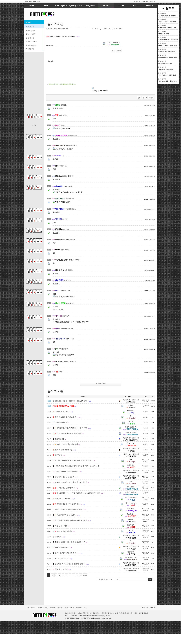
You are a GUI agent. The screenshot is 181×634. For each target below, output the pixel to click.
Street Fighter (61, 5)
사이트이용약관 (30, 608)
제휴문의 (78, 608)
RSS (85, 608)
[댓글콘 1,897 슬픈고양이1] (63, 355)
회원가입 (152, 2)
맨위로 (145, 98)
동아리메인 (28, 1)
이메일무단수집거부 (56, 608)
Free (135, 5)
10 (80, 575)
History (149, 5)
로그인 (136, 2)
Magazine (90, 5)
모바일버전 (36, 1)
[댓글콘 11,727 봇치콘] (62, 202)
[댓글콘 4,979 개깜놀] (61, 128)
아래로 (119, 50)
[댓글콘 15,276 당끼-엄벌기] (64, 296)
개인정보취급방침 (42, 608)
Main (31, 5)
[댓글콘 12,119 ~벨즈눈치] (63, 148)
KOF (46, 5)
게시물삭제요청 (69, 608)
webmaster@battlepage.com (99, 615)
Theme (121, 5)
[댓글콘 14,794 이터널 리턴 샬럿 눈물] (68, 192)
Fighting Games (75, 5)
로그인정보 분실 (143, 2)
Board (105, 5)
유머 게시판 (55, 24)
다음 (85, 575)
